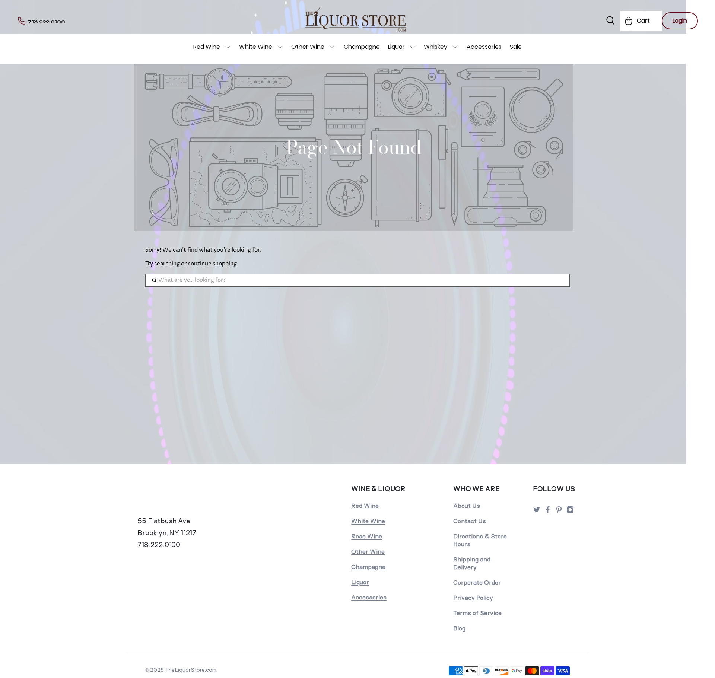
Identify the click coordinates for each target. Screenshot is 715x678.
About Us (466, 505)
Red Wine (206, 46)
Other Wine (307, 46)
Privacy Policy (473, 597)
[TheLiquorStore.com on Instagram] (570, 511)
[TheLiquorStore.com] (188, 499)
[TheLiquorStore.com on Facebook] (548, 511)
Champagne (362, 46)
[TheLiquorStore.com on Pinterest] (559, 511)
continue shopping (212, 264)
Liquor (396, 46)
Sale (516, 46)
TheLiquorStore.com (190, 670)
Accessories (484, 46)
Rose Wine (366, 536)
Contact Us (469, 521)
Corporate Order (477, 582)
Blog (459, 628)
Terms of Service (477, 613)
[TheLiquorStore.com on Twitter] (536, 511)
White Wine (255, 46)
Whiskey (435, 46)
